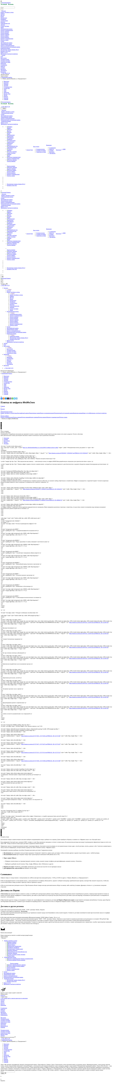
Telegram (6, 84)
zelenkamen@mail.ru (7, 77)
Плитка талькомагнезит (7, 417)
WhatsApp (6, 92)
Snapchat (6, 98)
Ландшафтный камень (23, 413)
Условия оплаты (5, 1019)
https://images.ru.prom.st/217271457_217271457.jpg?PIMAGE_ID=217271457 (40, 744)
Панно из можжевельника (47, 413)
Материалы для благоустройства (98, 413)
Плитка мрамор (25, 417)
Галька (15, 413)
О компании (4, 1008)
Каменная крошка (14, 336)
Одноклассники (8, 87)
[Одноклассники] (4, 398)
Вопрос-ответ (4, 1034)
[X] (8, 398)
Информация (4, 1015)
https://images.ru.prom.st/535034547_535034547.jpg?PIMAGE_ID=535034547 (68, 453)
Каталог (9, 290)
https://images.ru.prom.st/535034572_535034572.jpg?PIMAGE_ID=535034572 (42, 489)
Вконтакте (6, 81)
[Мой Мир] (6, 398)
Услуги (2, 1002)
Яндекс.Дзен (7, 93)
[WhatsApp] (12, 398)
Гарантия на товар (5, 1022)
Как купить (10, 349)
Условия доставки (5, 1020)
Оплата (6, 442)
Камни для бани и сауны (16, 295)
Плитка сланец (63, 417)
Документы (4, 1013)
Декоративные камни (34, 413)
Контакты (3, 1012)
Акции (2, 1001)
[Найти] (2, 9)
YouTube (6, 85)
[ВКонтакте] (1, 398)
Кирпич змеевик (34, 417)
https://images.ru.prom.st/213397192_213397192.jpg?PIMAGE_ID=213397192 (88, 622)
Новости (3, 995)
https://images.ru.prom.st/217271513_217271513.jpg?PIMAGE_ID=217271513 (40, 752)
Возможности (4, 1026)
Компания (9, 357)
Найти (2, 1073)
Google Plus (7, 88)
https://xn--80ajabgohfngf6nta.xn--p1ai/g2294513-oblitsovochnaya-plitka (40, 447)
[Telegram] (17, 398)
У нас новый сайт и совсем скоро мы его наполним (14, 998)
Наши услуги (85, 413)
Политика (3, 1024)
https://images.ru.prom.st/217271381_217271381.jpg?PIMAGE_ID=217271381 (40, 736)
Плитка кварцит (42, 417)
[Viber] (10, 398)
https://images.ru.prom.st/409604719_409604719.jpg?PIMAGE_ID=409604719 (42, 500)
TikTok (5, 95)
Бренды (3, 1004)
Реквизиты (3, 1023)
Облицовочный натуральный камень (63, 413)
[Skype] (14, 398)
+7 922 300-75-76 (5, 73)
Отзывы (6, 439)
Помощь (3, 1027)
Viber (5, 89)
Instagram (6, 82)
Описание (6, 438)
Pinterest (6, 96)
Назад (9, 289)
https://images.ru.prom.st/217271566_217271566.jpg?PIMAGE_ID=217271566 (40, 760)
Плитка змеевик (17, 417)
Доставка (6, 443)
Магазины (3, 1017)
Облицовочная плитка (16, 314)
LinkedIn (6, 99)
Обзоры (3, 1035)
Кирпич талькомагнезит (53, 417)
